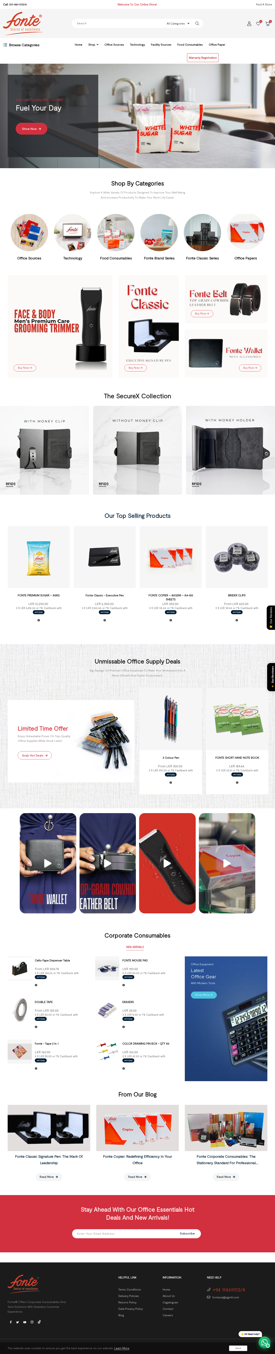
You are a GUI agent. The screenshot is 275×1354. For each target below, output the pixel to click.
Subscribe (187, 1233)
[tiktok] (39, 1321)
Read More (47, 1176)
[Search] (197, 23)
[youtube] (24, 1322)
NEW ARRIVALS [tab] (135, 947)
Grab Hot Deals (33, 755)
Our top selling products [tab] (137, 515)
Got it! (238, 1348)
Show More (30, 148)
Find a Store (264, 4)
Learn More (121, 1348)
